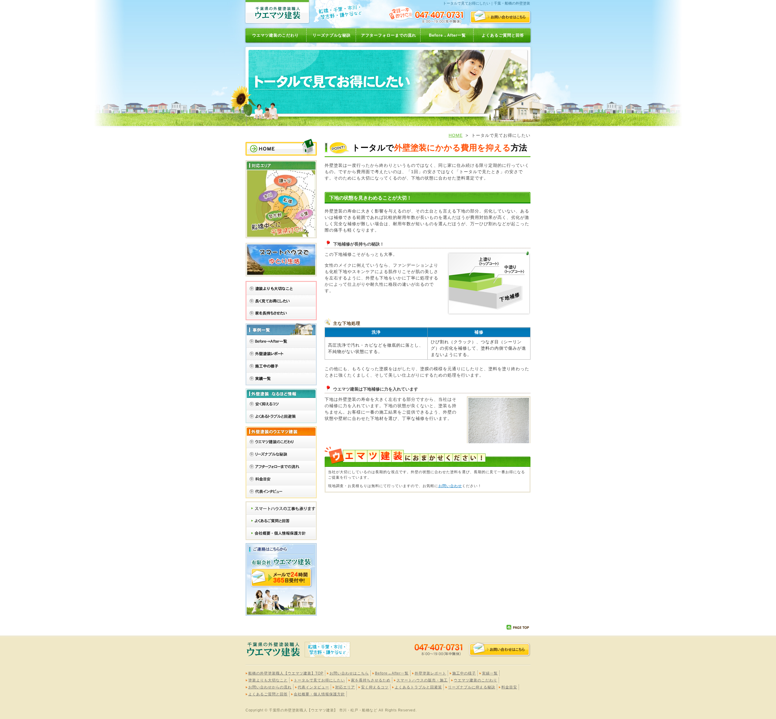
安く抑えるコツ (375, 687)
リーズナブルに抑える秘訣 (471, 687)
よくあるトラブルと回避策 (418, 687)
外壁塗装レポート (430, 673)
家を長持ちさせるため (370, 680)
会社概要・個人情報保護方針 (319, 694)
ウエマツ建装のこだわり (275, 35)
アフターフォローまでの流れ (388, 35)
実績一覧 (490, 673)
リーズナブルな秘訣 (332, 35)
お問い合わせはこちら (349, 673)
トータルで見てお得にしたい (319, 680)
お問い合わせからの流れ (270, 687)
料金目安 (509, 687)
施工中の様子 (464, 673)
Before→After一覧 (447, 35)
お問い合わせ (450, 486)
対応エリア (345, 687)
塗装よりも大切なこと (268, 680)
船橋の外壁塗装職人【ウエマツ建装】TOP (285, 673)
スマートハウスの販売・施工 (422, 680)
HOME (456, 135)
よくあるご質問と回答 (503, 35)
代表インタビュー (313, 687)
